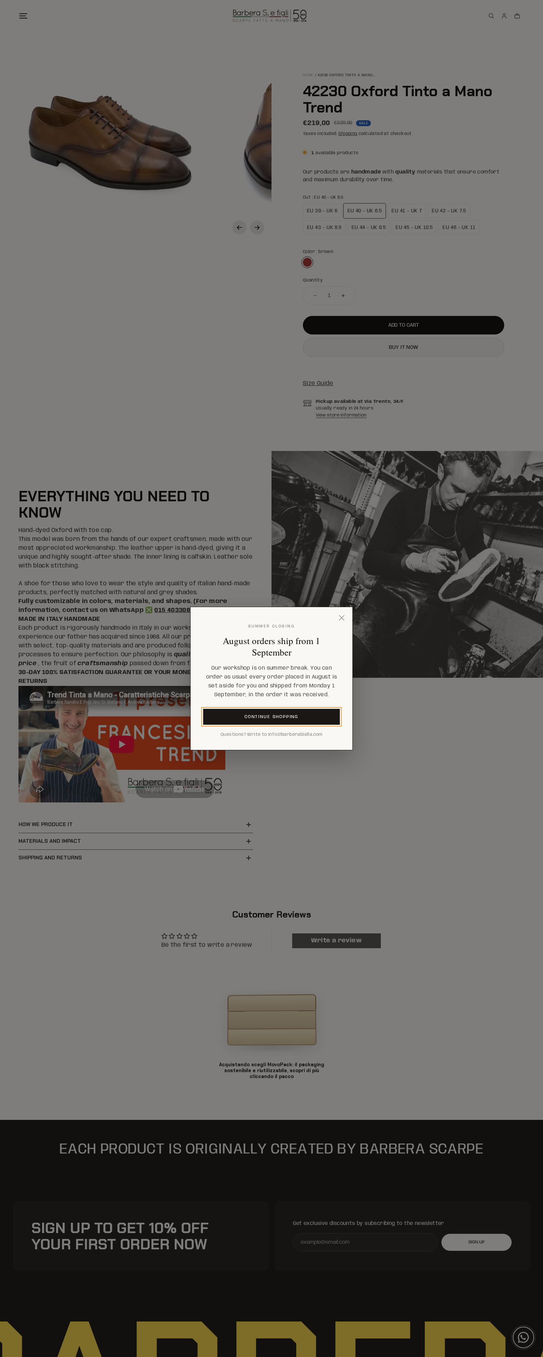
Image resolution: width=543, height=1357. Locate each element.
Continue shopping (272, 716)
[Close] (341, 618)
